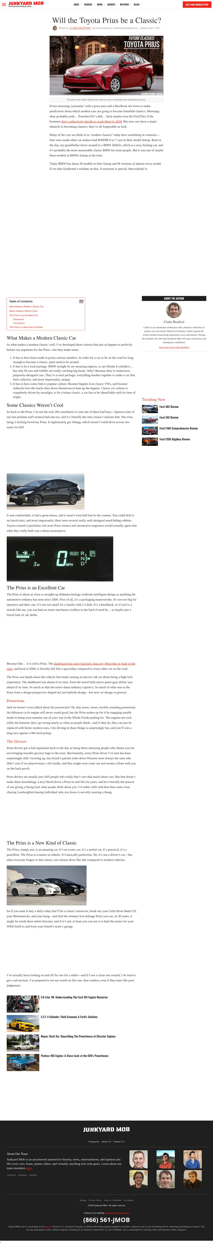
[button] (4, 4)
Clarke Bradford (79, 27)
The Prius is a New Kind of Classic (26, 327)
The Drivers (19, 323)
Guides (111, 4)
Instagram (22, 1175)
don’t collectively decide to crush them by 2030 (91, 121)
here (29, 1168)
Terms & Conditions (113, 1200)
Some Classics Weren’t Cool (23, 311)
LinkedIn (33, 1175)
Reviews (124, 4)
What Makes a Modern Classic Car (26, 306)
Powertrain (18, 319)
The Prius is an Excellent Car (23, 315)
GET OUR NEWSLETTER (197, 4)
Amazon (48, 1226)
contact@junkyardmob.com (117, 1212)
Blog (136, 4)
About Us (106, 1141)
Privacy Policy (95, 1200)
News (100, 4)
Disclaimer (128, 1200)
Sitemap (83, 1200)
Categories (94, 1141)
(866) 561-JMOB (106, 1219)
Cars (76, 4)
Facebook (11, 1175)
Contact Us (119, 1141)
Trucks (88, 4)
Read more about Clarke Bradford (174, 347)
